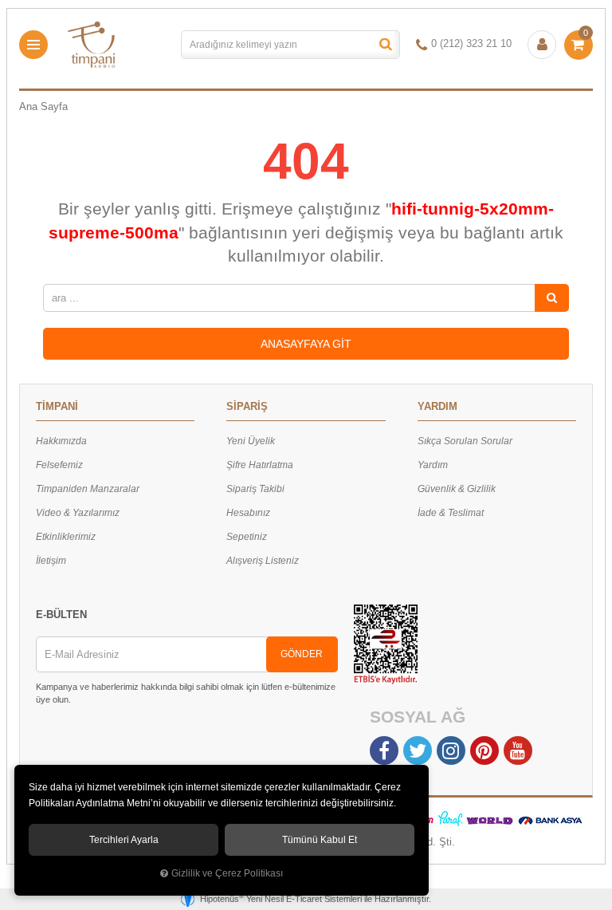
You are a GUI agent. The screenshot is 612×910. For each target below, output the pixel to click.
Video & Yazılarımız (78, 512)
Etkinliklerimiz (66, 536)
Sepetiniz (246, 536)
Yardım (433, 465)
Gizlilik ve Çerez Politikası (227, 873)
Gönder (301, 654)
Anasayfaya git (306, 343)
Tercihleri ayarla (124, 839)
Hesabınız (248, 512)
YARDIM (437, 406)
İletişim (51, 560)
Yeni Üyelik (250, 441)
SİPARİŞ (247, 406)
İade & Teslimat (451, 512)
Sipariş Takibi (255, 488)
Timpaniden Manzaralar (87, 488)
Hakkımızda (61, 441)
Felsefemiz (59, 465)
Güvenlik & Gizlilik (457, 488)
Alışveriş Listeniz (262, 560)
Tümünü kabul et (319, 839)
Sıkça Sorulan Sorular (465, 441)
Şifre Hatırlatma (259, 465)
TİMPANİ (57, 406)
